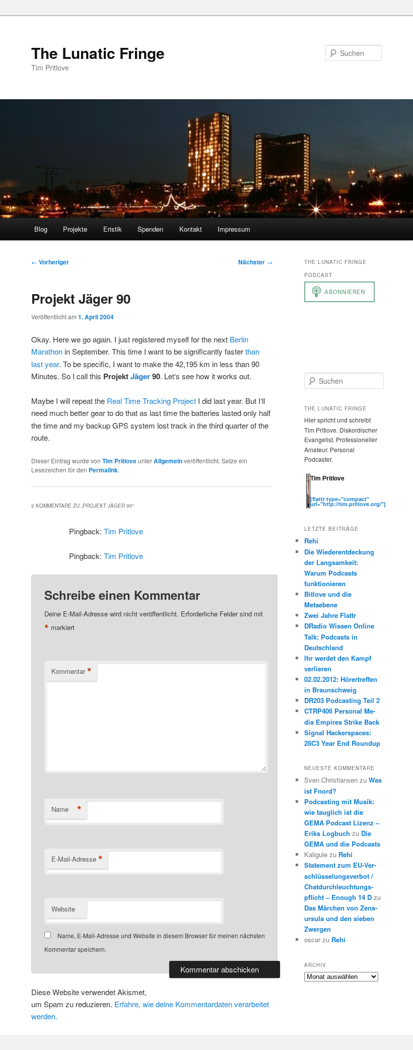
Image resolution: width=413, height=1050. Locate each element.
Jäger (140, 376)
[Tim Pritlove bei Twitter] (315, 493)
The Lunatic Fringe (98, 52)
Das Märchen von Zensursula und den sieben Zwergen (340, 918)
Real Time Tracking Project (151, 400)
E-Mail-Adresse (77, 859)
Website (63, 909)
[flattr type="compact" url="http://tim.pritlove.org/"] (348, 501)
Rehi (311, 540)
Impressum (234, 229)
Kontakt (190, 229)
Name (66, 809)
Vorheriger (50, 261)
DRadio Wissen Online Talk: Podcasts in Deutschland (339, 636)
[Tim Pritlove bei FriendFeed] (356, 493)
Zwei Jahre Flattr (330, 615)
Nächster (255, 261)
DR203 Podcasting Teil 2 (342, 700)
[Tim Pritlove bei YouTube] (345, 493)
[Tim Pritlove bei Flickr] (335, 493)
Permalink (103, 469)
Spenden (150, 229)
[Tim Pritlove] (308, 506)
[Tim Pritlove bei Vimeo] (325, 493)
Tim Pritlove (119, 460)
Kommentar (71, 671)
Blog (40, 229)
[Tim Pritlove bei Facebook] (365, 493)
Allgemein (168, 460)
